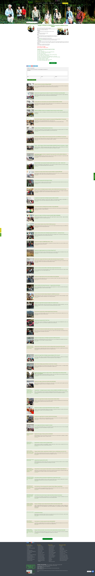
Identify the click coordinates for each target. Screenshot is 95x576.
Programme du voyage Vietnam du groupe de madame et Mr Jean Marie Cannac (46, 302)
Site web (56, 76)
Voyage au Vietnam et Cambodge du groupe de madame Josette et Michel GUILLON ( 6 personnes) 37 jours (50, 189)
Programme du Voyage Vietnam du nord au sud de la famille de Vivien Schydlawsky (47, 276)
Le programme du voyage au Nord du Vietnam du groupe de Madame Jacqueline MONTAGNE (48, 171)
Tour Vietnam (52, 570)
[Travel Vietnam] (55, 0)
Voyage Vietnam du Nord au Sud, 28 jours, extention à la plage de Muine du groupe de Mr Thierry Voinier (50, 346)
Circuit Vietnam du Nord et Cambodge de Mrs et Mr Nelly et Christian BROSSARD (46, 206)
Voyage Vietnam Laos (48, 570)
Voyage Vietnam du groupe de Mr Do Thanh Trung (42, 320)
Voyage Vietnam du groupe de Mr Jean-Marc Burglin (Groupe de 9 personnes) (46, 311)
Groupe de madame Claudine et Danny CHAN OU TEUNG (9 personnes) (45, 224)
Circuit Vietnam (38, 570)
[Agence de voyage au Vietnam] (57, 0)
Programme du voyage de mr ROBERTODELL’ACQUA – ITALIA (44, 241)
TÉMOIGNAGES (34, 24)
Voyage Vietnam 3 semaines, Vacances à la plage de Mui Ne (43, 442)
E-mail (42, 76)
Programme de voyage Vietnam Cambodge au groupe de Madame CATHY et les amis (47, 355)
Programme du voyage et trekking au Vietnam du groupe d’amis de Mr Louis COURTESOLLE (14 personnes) (50, 136)
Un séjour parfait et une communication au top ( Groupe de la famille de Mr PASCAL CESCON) (48, 101)
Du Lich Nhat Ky (55, 570)
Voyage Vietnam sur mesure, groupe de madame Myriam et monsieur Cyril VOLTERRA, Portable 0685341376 (50, 468)
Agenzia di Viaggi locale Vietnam (61, 570)
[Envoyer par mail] (30, 542)
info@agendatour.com (64, 1)
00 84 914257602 (44, 566)
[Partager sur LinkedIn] (32, 542)
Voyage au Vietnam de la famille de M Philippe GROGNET (43, 84)
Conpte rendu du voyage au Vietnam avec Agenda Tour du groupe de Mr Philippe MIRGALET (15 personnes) (50, 119)
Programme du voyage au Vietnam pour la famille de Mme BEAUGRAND (45, 381)
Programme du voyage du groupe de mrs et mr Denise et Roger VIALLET (45, 250)
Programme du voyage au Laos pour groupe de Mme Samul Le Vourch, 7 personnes (47, 407)
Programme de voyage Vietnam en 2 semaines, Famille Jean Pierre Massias (46, 416)
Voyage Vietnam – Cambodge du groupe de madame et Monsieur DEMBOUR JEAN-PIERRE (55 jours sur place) (51, 390)
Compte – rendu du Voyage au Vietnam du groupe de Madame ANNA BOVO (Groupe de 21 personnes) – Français (51, 145)
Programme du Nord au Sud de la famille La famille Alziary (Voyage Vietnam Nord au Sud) (48, 267)
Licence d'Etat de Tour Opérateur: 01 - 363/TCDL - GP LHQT (44, 565)
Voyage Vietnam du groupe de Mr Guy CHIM (41, 460)
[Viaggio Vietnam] (58, 0)
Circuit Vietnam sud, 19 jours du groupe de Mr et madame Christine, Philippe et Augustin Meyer (48, 486)
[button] (93, 571)
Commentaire (29, 70)
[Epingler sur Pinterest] (31, 542)
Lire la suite (36, 87)
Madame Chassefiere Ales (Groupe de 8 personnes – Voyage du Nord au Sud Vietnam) (47, 285)
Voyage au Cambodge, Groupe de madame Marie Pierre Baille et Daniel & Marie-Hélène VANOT (48, 503)
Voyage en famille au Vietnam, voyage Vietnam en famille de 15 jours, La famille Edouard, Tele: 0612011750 (50, 451)
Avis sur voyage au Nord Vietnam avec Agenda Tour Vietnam (43, 425)
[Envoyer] (37, 22)
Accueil (30, 24)
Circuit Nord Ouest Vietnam (39, 512)
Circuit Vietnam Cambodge (43, 570)
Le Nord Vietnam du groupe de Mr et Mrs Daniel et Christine (43, 180)
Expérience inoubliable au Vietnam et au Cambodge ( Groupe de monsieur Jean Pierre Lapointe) (49, 110)
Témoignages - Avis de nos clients (53, 565)
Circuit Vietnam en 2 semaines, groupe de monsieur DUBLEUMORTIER (45, 521)
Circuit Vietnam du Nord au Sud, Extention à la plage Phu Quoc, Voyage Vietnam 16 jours (47, 477)
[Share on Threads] (29, 542)
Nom (28, 76)
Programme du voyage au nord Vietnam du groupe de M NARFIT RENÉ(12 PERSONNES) (47, 215)
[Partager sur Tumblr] (34, 542)
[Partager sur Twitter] (28, 542)
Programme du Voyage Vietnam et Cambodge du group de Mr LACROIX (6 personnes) (47, 337)
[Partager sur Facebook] (26, 542)
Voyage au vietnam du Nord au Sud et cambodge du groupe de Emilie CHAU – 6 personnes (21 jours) (49, 232)
